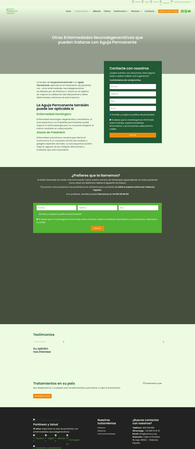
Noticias (135, 11)
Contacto (149, 11)
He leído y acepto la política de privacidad (133, 114)
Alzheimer (102, 431)
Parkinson (101, 428)
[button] (89, 11)
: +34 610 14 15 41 (146, 430)
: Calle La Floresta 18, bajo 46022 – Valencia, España (146, 439)
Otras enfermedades (106, 434)
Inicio (68, 11)
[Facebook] (182, 11)
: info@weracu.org (144, 433)
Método (97, 11)
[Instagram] (185, 11)
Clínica (107, 11)
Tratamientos (81, 11)
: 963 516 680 (143, 427)
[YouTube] (189, 11)
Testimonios (120, 11)
